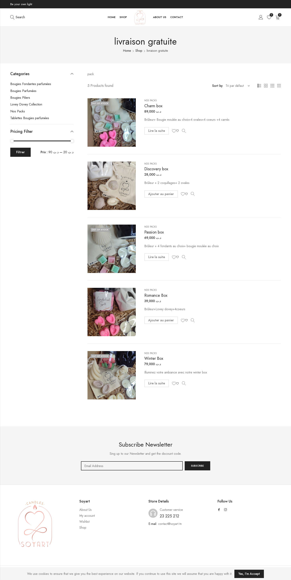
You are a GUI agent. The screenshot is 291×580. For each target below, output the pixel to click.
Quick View (184, 130)
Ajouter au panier (161, 194)
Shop (138, 50)
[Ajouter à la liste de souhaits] (176, 130)
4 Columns (279, 86)
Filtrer (20, 152)
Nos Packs (150, 100)
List (259, 86)
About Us (85, 509)
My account (87, 515)
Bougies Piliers (20, 97)
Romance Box (155, 295)
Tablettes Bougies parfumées (29, 118)
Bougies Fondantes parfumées (30, 84)
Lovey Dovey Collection (26, 104)
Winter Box (153, 358)
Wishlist (84, 521)
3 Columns (272, 86)
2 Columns (266, 86)
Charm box (153, 106)
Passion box (154, 232)
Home (127, 50)
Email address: (132, 465)
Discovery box (156, 169)
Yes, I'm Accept (249, 573)
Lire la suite (156, 130)
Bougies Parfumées (23, 91)
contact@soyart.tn (170, 524)
